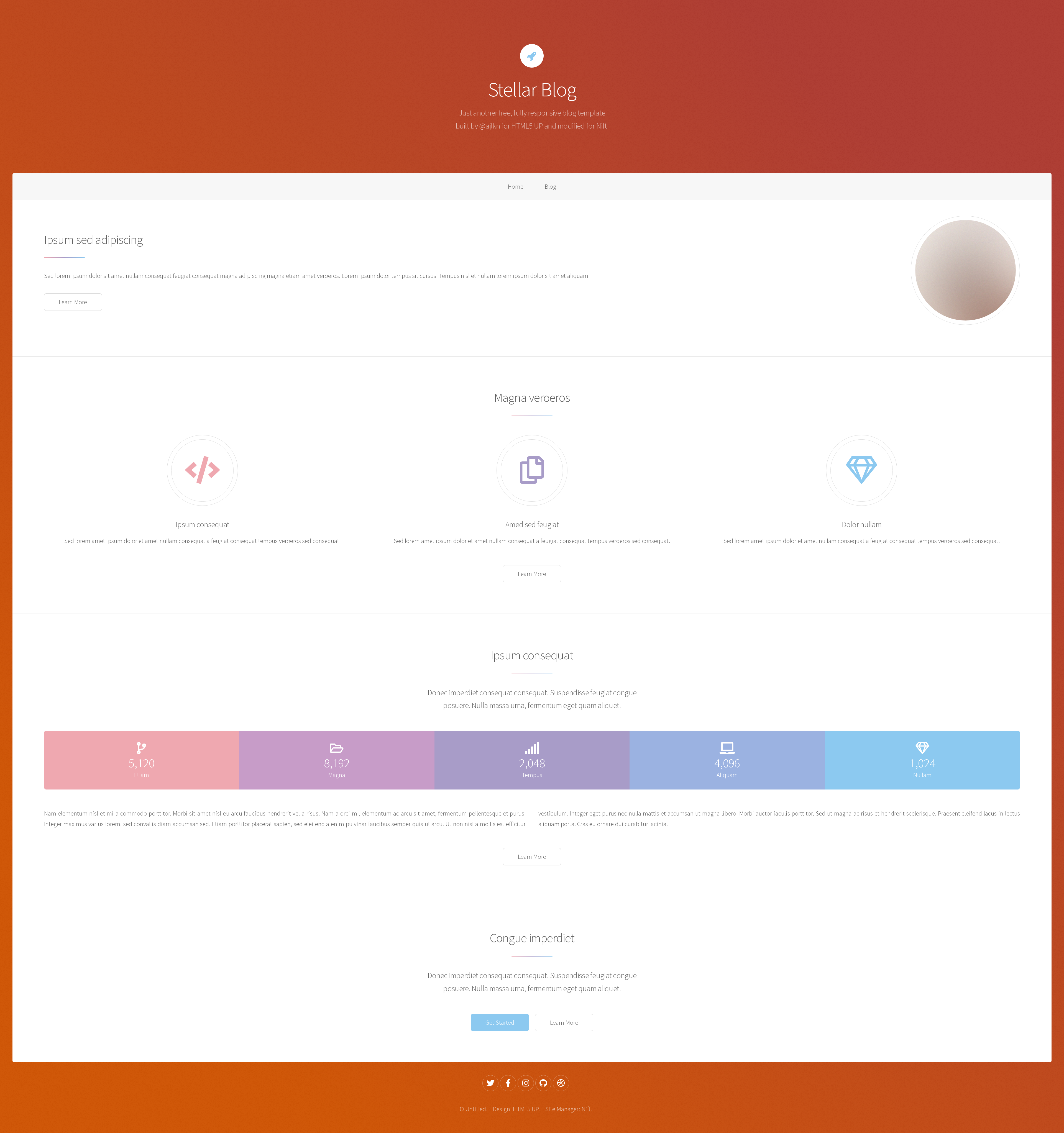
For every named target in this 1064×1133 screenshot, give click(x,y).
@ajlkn (489, 126)
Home (515, 186)
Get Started (499, 1022)
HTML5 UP (527, 126)
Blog (550, 186)
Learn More (73, 302)
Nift (601, 126)
